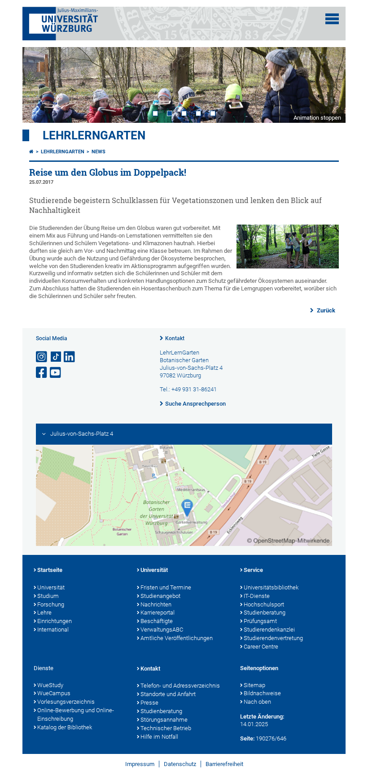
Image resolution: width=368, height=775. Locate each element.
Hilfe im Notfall (159, 736)
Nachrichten (155, 604)
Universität (51, 587)
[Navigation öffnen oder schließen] (332, 18)
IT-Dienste (257, 596)
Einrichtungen (54, 621)
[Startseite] (31, 152)
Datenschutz (180, 764)
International (53, 629)
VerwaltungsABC (161, 629)
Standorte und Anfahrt (168, 694)
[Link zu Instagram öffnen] (42, 357)
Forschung (50, 604)
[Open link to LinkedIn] (70, 357)
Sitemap (254, 685)
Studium (48, 596)
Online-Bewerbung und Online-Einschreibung (75, 714)
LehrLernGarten (94, 135)
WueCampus (53, 693)
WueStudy (50, 685)
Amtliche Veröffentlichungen (176, 638)
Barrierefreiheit (224, 764)
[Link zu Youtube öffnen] (56, 373)
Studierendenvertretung (273, 638)
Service (253, 570)
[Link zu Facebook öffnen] (42, 373)
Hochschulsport (264, 604)
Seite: (247, 738)
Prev (38, 84)
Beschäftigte (156, 621)
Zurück (325, 310)
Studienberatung (264, 612)
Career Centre (261, 646)
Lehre (44, 612)
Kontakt (174, 338)
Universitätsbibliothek (271, 587)
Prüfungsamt (260, 621)
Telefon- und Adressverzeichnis (180, 685)
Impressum (139, 764)
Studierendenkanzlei (269, 629)
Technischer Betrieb (165, 728)
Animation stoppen (317, 117)
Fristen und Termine (165, 587)
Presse (149, 702)
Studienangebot (160, 596)
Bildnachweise (262, 693)
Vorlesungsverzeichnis (66, 701)
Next (330, 84)
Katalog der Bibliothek (64, 727)
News (98, 152)
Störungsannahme (164, 719)
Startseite (49, 570)
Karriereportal (157, 612)
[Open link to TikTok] (56, 357)
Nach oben (257, 701)
